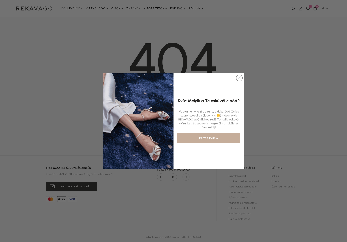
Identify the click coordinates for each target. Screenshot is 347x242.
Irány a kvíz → (208, 138)
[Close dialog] (239, 78)
